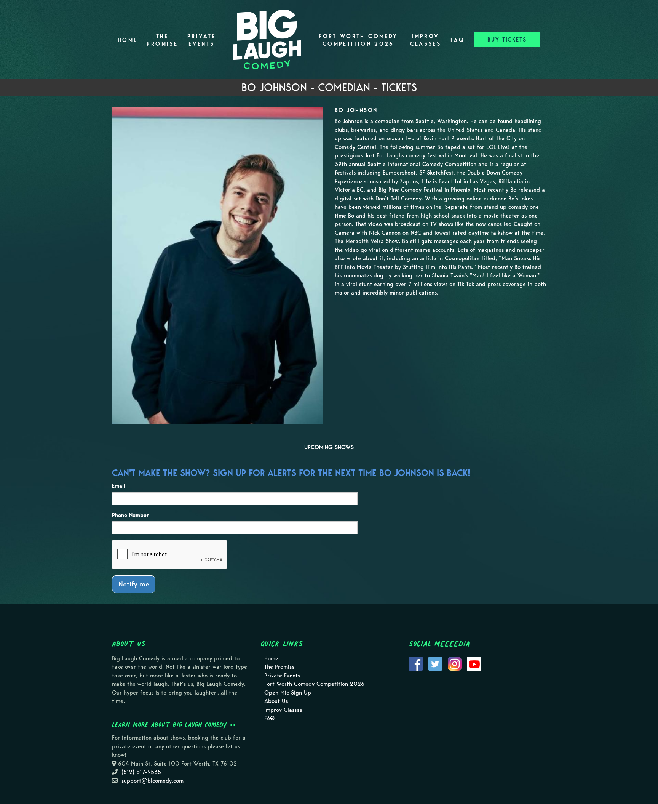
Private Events (201, 40)
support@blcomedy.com (152, 780)
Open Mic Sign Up (287, 692)
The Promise (162, 40)
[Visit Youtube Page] (474, 663)
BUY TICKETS (507, 39)
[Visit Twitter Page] (435, 663)
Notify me (133, 584)
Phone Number (130, 515)
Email (118, 485)
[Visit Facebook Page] (416, 663)
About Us (276, 701)
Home (127, 40)
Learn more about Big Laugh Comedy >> (174, 724)
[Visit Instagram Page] (455, 663)
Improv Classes (425, 40)
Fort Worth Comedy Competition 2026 (358, 40)
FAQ (457, 40)
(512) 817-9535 (141, 772)
